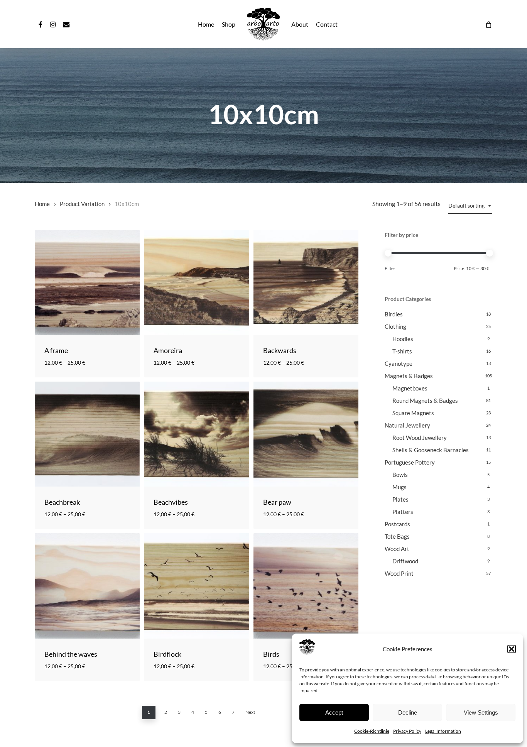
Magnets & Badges (409, 375)
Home (42, 203)
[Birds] (305, 585)
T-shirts (402, 351)
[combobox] (470, 206)
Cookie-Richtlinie (371, 731)
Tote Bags (397, 536)
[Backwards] (305, 282)
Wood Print (399, 573)
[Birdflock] (196, 585)
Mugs (399, 486)
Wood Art (397, 548)
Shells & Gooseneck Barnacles (430, 449)
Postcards (397, 524)
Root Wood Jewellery (419, 437)
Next (250, 712)
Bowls (400, 474)
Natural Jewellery (407, 425)
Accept (334, 712)
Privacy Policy (407, 731)
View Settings (481, 712)
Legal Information (443, 731)
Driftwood (405, 561)
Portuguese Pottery (410, 462)
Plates (400, 499)
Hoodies (402, 338)
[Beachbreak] (87, 434)
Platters (402, 511)
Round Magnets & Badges (425, 400)
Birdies (394, 314)
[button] (511, 649)
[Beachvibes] (196, 434)
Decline (407, 712)
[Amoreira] (196, 282)
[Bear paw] (305, 434)
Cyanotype (398, 363)
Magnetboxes (409, 388)
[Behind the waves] (87, 585)
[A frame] (87, 282)
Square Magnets (413, 412)
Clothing (395, 326)
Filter (390, 268)
